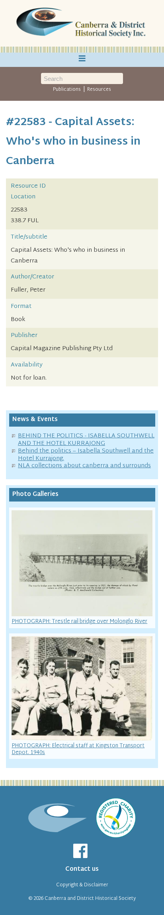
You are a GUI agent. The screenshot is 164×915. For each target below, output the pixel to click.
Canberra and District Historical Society (90, 898)
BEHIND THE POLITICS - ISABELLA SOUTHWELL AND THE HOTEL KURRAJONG (86, 440)
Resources (99, 89)
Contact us (82, 869)
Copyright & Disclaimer (82, 885)
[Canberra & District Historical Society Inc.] (82, 23)
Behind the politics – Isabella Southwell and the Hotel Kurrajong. (86, 455)
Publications (67, 89)
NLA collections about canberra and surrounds (84, 465)
